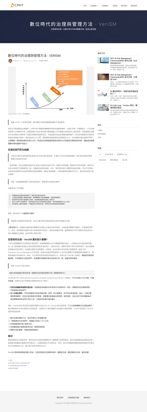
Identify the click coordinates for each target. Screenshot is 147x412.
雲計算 (124, 160)
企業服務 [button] (104, 6)
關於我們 (124, 6)
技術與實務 (102, 134)
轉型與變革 (44, 61)
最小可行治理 (43, 321)
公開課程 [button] (93, 6)
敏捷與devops (122, 154)
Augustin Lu (17, 61)
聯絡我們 (134, 6)
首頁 (85, 6)
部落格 (115, 6)
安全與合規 (109, 154)
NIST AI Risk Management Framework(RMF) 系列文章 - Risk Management (123, 60)
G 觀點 (100, 130)
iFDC (11, 360)
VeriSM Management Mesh (18, 365)
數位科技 (102, 160)
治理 (99, 137)
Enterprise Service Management (20, 363)
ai (100, 154)
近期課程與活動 (73, 397)
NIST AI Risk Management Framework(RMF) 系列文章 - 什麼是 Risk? (123, 77)
